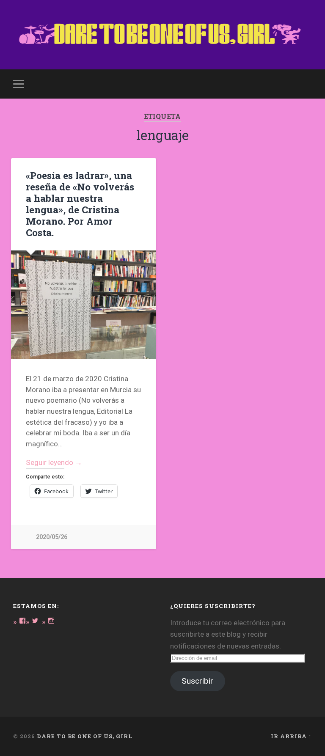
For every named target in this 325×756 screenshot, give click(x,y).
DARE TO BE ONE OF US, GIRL (84, 736)
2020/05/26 (51, 537)
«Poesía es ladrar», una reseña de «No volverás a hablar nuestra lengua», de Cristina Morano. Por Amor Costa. (80, 204)
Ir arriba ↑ (291, 736)
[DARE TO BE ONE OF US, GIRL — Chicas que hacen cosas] (162, 34)
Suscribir (197, 681)
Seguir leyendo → (54, 462)
